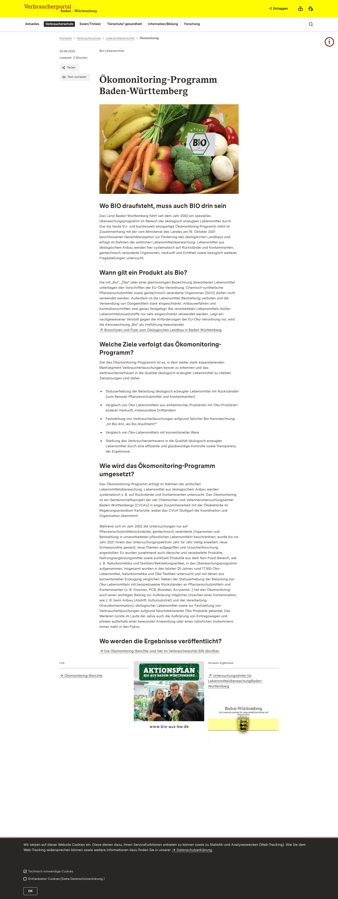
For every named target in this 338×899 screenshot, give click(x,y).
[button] (69, 68)
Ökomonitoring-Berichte (83, 675)
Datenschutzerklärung (194, 850)
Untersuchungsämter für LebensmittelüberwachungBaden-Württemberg (235, 680)
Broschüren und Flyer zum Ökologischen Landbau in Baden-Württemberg (163, 330)
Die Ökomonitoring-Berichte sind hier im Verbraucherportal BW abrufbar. (161, 651)
